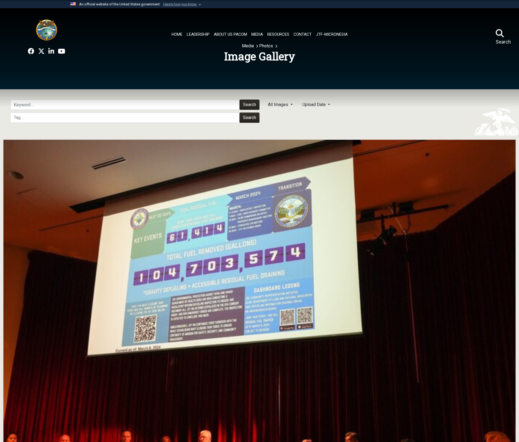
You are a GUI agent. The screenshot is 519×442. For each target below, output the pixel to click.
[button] (182, 4)
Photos (266, 45)
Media (248, 45)
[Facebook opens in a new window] (31, 51)
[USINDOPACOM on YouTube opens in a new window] (61, 51)
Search (249, 117)
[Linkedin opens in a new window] (51, 51)
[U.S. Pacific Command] (46, 29)
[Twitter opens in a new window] (41, 51)
